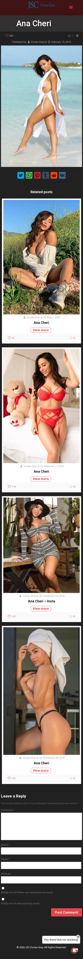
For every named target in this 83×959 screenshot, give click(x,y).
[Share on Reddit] (54, 175)
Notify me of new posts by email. (20, 903)
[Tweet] (20, 175)
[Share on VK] (62, 175)
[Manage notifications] (74, 950)
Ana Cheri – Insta (41, 601)
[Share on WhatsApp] (29, 175)
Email (5, 859)
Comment (7, 810)
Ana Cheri (41, 323)
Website (6, 873)
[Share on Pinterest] (37, 175)
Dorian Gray (37, 41)
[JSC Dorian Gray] (41, 8)
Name (5, 844)
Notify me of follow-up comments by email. (27, 892)
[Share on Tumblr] (45, 175)
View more (41, 330)
